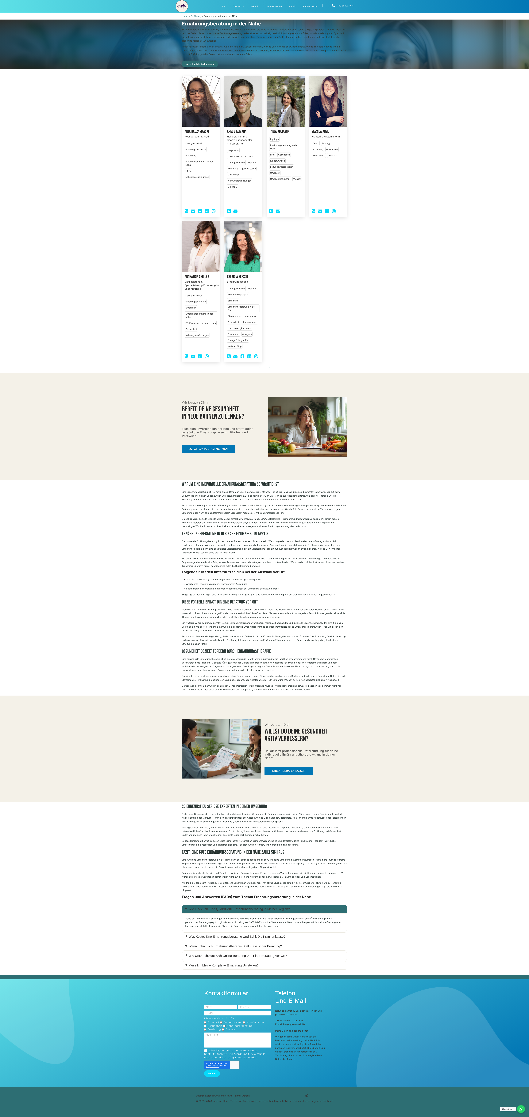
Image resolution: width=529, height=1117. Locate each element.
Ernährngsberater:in (195, 149)
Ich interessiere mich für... (220, 1018)
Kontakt (292, 6)
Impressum (226, 1095)
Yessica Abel (320, 131)
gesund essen (248, 168)
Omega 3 (232, 186)
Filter (272, 154)
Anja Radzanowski (197, 131)
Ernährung (196, 16)
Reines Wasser (233, 1022)
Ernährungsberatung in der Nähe (199, 163)
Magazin (255, 6)
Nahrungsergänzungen (197, 177)
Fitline (188, 171)
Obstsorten (233, 334)
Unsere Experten (274, 6)
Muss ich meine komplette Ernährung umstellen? (224, 965)
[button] (264, 909)
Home (185, 16)
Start (224, 6)
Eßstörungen (192, 323)
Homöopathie (255, 1022)
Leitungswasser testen (281, 166)
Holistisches (319, 155)
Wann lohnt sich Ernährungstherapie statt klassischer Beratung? (235, 946)
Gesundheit (233, 174)
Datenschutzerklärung (207, 1095)
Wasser (297, 178)
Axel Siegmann (236, 131)
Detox (316, 143)
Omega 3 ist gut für (280, 178)
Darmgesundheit (193, 143)
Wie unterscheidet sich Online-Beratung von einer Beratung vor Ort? (238, 956)
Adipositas (233, 150)
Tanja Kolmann (279, 131)
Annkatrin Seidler (197, 276)
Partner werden (310, 6)
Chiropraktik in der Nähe (240, 156)
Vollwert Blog (235, 346)
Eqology (252, 162)
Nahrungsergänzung (240, 1025)
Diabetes (231, 1029)
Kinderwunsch (277, 160)
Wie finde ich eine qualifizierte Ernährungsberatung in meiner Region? (239, 909)
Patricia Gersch (237, 276)
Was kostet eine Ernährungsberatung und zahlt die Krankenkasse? (237, 936)
